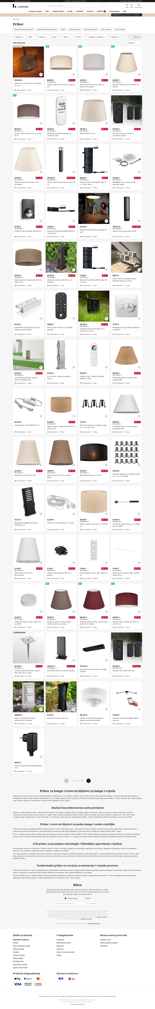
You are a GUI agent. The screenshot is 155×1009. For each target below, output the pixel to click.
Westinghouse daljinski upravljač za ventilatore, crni (26, 524)
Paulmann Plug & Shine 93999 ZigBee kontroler (125, 719)
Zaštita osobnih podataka (109, 943)
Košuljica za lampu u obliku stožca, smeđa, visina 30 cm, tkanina (59, 623)
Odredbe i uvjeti (105, 940)
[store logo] (20, 6)
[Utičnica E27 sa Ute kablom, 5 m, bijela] (61, 509)
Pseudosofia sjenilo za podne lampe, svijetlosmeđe (125, 379)
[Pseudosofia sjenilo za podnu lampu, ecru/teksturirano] (126, 411)
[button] (41, 74)
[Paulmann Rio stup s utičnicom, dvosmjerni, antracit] (126, 118)
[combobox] (77, 6)
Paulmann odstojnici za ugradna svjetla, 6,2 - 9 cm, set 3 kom (93, 426)
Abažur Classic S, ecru (87, 133)
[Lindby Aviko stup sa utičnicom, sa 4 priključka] (61, 265)
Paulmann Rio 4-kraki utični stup (124, 671)
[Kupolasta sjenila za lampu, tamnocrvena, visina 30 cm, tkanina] (93, 607)
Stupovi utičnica (106, 29)
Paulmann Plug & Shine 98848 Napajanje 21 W (28, 767)
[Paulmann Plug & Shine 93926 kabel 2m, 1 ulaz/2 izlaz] (61, 216)
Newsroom (60, 946)
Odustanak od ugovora (21, 939)
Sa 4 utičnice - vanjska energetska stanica (59, 377)
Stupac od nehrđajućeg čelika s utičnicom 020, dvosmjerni (25, 719)
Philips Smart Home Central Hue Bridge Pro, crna (27, 84)
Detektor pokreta (75, 29)
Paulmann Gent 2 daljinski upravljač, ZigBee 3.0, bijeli (92, 377)
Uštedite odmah (81, 15)
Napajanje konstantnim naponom (47, 29)
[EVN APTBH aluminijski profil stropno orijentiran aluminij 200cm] (28, 314)
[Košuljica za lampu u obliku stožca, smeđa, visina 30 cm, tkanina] (61, 607)
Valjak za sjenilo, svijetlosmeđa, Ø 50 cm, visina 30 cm (61, 427)
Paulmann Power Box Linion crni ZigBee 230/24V (93, 670)
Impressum (104, 946)
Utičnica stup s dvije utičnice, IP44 (124, 231)
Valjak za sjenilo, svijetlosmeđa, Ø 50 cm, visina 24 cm (28, 281)
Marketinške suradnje (64, 943)
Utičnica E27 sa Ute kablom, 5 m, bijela (60, 523)
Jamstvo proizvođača (20, 967)
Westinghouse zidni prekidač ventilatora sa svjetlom (126, 329)
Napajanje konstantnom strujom (23, 29)
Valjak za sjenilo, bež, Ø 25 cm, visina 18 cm (93, 525)
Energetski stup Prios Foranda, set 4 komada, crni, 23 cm (92, 330)
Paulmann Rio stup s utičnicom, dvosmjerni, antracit (123, 134)
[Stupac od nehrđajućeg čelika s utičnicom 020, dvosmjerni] (28, 703)
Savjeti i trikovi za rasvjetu (66, 952)
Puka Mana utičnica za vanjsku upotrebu (61, 671)
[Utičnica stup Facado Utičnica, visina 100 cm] (61, 167)
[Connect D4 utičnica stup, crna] (61, 703)
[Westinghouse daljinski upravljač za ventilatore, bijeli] (61, 118)
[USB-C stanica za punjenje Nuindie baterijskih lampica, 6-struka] (126, 265)
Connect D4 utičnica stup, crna (57, 718)
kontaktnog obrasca (102, 917)
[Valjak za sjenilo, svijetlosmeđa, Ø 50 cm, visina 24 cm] (28, 265)
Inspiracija (60, 949)
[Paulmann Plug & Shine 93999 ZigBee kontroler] (126, 703)
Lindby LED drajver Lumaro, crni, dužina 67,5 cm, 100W (126, 525)
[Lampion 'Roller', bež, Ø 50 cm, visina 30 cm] (61, 69)
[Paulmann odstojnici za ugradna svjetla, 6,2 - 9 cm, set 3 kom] (93, 411)
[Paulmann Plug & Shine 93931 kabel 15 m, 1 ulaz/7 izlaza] (93, 167)
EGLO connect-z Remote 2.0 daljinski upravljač (59, 329)
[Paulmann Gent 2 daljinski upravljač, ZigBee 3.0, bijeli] (93, 362)
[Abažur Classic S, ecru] (93, 118)
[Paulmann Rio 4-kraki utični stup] (126, 655)
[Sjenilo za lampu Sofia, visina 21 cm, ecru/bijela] (28, 167)
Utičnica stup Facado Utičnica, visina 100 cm (61, 183)
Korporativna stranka (20, 964)
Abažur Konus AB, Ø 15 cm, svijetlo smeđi (59, 476)
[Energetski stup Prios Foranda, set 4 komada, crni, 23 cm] (93, 314)
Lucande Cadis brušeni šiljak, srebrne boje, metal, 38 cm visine (27, 672)
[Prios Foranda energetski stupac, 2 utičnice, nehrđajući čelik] (28, 362)
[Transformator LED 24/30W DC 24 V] (28, 411)
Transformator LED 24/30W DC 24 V (26, 425)
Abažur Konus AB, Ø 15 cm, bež (25, 475)
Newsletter (60, 940)
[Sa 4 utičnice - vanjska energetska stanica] (61, 362)
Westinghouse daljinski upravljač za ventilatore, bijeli (59, 134)
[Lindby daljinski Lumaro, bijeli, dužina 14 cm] (93, 558)
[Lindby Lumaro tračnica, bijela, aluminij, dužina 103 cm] (126, 558)
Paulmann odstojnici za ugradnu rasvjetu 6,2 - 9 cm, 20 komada (126, 475)
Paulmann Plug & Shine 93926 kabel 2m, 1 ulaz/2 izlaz (61, 232)
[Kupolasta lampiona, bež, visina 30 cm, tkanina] (126, 69)
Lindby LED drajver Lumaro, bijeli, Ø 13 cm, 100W (27, 623)
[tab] (19, 37)
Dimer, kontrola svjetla (90, 29)
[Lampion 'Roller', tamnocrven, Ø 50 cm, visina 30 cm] (126, 607)
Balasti (63, 29)
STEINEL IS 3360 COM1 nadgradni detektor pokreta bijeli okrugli (91, 719)
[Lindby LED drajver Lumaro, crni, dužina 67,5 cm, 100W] (126, 509)
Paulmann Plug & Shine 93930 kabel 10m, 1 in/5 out (94, 281)
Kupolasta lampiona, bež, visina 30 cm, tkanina (126, 86)
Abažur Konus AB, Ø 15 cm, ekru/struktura (23, 574)
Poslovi (59, 955)
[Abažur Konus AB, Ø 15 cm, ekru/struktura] (28, 558)
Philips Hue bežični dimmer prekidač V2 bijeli (93, 231)
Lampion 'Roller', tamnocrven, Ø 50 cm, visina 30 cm (126, 623)
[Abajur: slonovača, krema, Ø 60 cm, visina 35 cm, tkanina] (93, 69)
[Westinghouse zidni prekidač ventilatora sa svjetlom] (126, 314)
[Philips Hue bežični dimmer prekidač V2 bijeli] (93, 216)
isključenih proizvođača (93, 923)
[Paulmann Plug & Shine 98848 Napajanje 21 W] (28, 751)
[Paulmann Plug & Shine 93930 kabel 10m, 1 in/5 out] (93, 265)
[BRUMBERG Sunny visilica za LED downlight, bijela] (126, 167)
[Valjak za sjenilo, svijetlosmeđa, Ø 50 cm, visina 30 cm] (61, 411)
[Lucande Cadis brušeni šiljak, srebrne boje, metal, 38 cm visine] (28, 655)
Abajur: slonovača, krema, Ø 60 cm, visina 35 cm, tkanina (92, 86)
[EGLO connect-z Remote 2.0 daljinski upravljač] (61, 314)
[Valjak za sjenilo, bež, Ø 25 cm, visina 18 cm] (93, 509)
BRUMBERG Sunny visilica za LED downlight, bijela (124, 183)
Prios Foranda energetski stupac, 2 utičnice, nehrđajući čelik (26, 379)
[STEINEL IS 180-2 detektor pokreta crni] (28, 216)
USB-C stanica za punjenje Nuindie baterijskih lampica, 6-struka (124, 280)
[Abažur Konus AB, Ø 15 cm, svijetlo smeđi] (61, 460)
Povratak (16, 952)
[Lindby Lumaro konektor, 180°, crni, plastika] (61, 558)
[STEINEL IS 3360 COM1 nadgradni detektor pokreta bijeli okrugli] (93, 703)
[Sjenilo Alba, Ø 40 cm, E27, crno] (93, 460)
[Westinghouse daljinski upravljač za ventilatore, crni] (28, 509)
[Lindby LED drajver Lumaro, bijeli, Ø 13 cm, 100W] (28, 607)
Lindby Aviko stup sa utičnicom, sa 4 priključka (59, 281)
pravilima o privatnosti (86, 919)
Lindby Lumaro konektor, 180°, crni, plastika (59, 574)
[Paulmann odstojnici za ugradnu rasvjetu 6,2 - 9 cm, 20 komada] (126, 460)
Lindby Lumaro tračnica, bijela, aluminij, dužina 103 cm (126, 574)
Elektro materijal (120, 29)
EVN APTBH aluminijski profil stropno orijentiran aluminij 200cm (27, 329)
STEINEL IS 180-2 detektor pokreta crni (27, 231)
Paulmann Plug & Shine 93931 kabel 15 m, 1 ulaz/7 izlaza (93, 183)
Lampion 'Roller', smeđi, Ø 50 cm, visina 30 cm (27, 134)
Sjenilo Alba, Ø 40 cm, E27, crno (91, 475)
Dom (14, 19)
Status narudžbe (18, 949)
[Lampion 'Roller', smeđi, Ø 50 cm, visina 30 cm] (28, 118)
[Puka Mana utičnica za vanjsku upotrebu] (61, 655)
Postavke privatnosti (44, 996)
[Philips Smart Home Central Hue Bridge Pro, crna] (28, 69)
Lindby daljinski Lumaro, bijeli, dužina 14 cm (93, 574)
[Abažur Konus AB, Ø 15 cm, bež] (28, 460)
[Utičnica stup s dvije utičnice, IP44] (126, 216)
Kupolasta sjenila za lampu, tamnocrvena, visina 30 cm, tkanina (94, 623)
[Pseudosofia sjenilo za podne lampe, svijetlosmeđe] (126, 362)
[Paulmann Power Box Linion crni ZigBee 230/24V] (93, 655)
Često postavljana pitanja (21, 946)
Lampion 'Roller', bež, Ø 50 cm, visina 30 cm (61, 86)
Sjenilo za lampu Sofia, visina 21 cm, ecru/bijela (26, 183)
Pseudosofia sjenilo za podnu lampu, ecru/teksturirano (125, 427)
